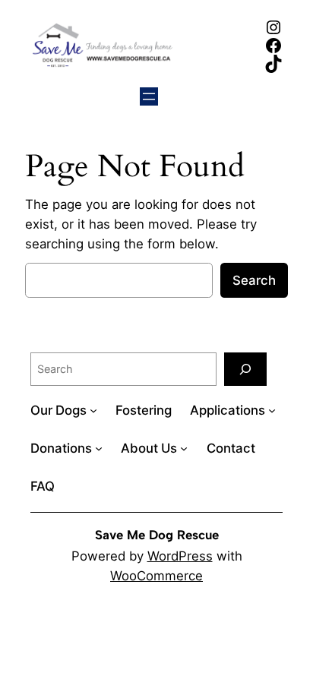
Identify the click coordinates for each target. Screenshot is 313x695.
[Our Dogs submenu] (93, 410)
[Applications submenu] (272, 410)
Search (254, 280)
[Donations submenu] (99, 448)
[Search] (245, 368)
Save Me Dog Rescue (157, 534)
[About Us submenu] (184, 448)
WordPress (180, 556)
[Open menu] (149, 96)
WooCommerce (156, 575)
